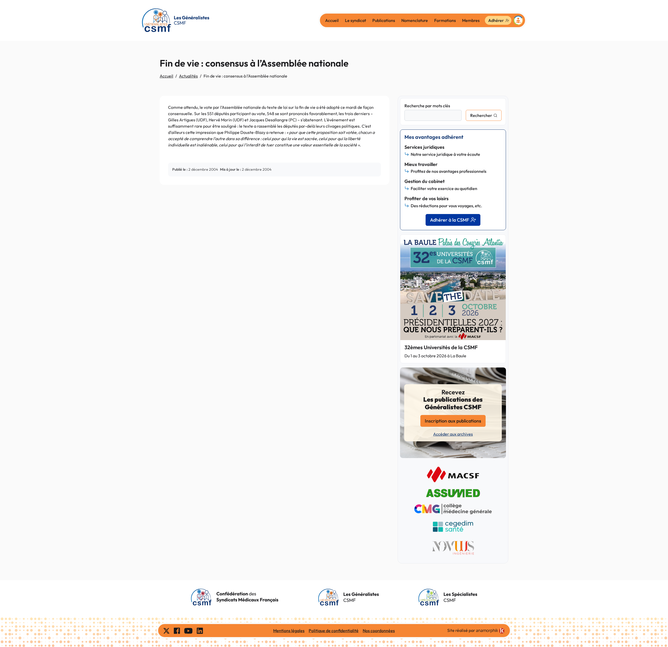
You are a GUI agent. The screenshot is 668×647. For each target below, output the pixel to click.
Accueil (332, 20)
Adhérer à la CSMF (449, 220)
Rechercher (481, 115)
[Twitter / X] (166, 630)
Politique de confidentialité (334, 630)
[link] (490, 631)
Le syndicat (355, 20)
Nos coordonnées (379, 630)
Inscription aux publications (453, 421)
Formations (445, 20)
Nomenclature (414, 20)
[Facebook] (177, 630)
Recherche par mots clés (427, 105)
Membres (471, 20)
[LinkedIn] (200, 630)
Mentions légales (289, 630)
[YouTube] (188, 630)
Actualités (188, 76)
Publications (383, 20)
